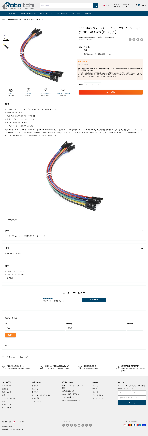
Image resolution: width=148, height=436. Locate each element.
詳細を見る (11, 95)
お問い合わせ (6, 407)
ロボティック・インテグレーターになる (73, 387)
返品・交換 (6, 395)
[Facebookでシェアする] (130, 39)
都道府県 (69, 324)
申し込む (132, 403)
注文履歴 (5, 389)
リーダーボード (97, 398)
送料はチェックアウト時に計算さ (95, 54)
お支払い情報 (6, 404)
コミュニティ (76, 14)
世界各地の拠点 (6, 422)
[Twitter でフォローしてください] (67, 425)
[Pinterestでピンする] (133, 39)
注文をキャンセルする (9, 398)
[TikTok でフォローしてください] (82, 425)
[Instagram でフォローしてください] (71, 425)
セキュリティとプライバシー (42, 395)
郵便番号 (130, 324)
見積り (10, 335)
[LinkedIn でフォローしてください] (86, 425)
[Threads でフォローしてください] (90, 425)
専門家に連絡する (46, 95)
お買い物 (12, 14)
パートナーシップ (62, 14)
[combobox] (66, 5)
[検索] (95, 5)
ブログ (94, 389)
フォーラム (96, 386)
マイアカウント (119, 6)
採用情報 (35, 389)
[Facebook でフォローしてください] (63, 425)
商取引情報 (36, 398)
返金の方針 (8, 345)
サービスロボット (27, 14)
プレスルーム (36, 401)
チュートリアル (97, 395)
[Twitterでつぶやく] (137, 39)
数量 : (81, 84)
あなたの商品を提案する (70, 394)
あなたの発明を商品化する (71, 400)
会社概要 (35, 386)
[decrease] (86, 85)
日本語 (22, 422)
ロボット (95, 392)
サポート (88, 14)
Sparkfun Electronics (87, 37)
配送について (6, 392)
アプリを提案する (68, 397)
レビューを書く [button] (94, 299)
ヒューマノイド (44, 14)
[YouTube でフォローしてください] (79, 425)
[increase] (99, 85)
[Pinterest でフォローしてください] (75, 425)
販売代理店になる (68, 391)
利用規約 (35, 392)
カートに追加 (110, 92)
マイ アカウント (7, 386)
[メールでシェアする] (141, 39)
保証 (3, 401)
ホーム (4, 19)
